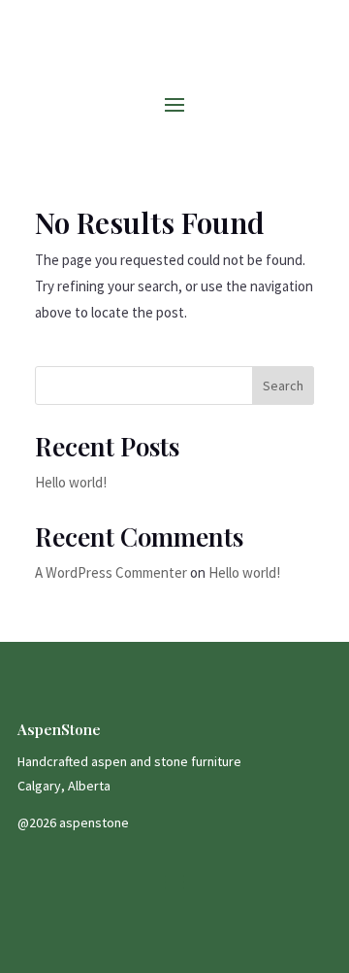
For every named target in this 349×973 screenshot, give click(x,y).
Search (283, 385)
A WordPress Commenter (111, 572)
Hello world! (71, 482)
